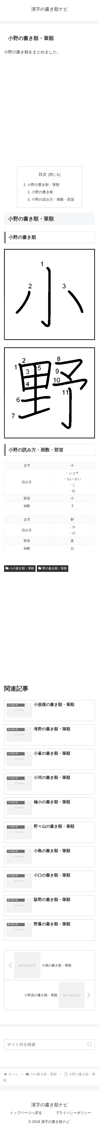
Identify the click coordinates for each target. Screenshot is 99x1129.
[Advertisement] (49, 111)
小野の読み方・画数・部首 (53, 199)
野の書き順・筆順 (54, 568)
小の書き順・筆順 (22, 568)
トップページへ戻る (26, 1113)
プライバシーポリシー (73, 1113)
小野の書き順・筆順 (43, 185)
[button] (89, 1044)
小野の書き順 (42, 192)
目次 (43, 174)
